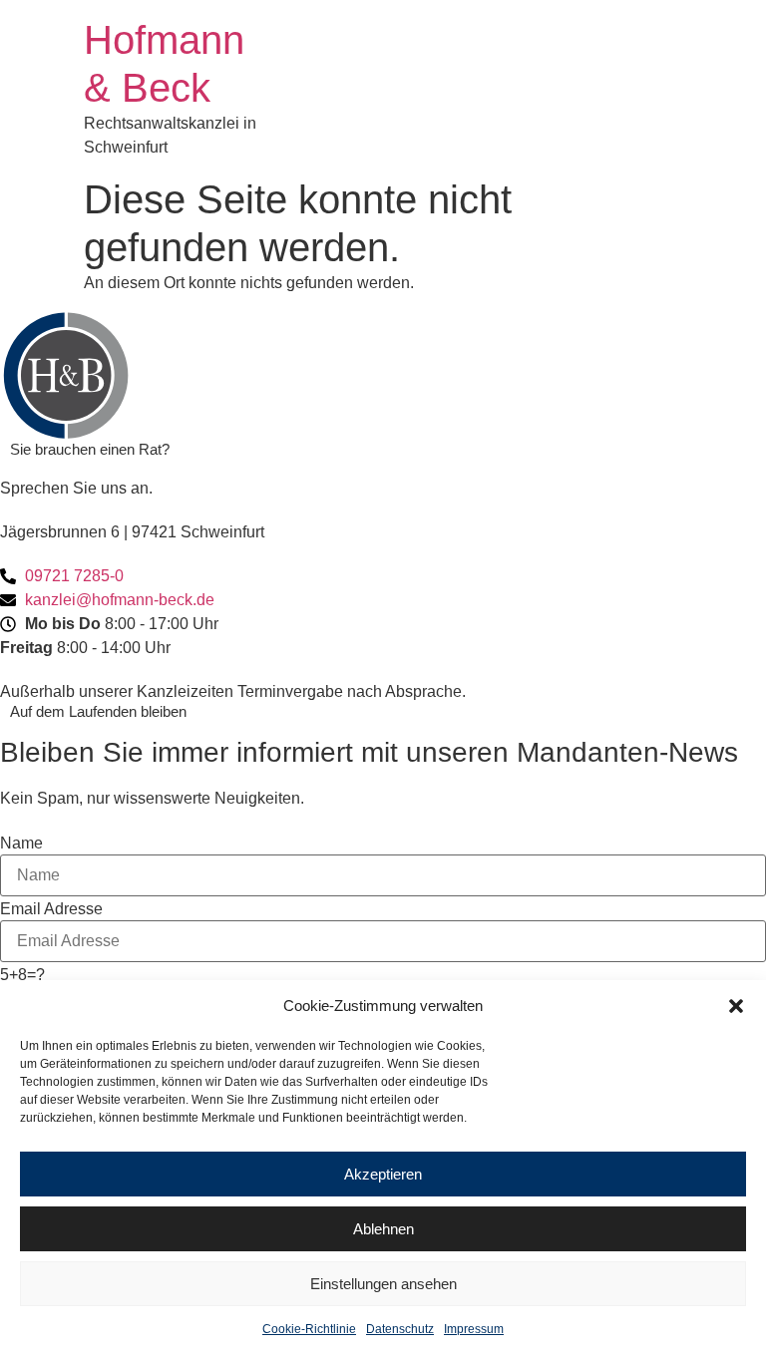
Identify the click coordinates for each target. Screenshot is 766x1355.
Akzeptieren (383, 1174)
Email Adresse (51, 909)
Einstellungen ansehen (383, 1283)
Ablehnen (383, 1228)
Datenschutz (400, 1329)
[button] (736, 1006)
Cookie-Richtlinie (309, 1329)
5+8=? (22, 975)
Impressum (474, 1329)
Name (21, 843)
